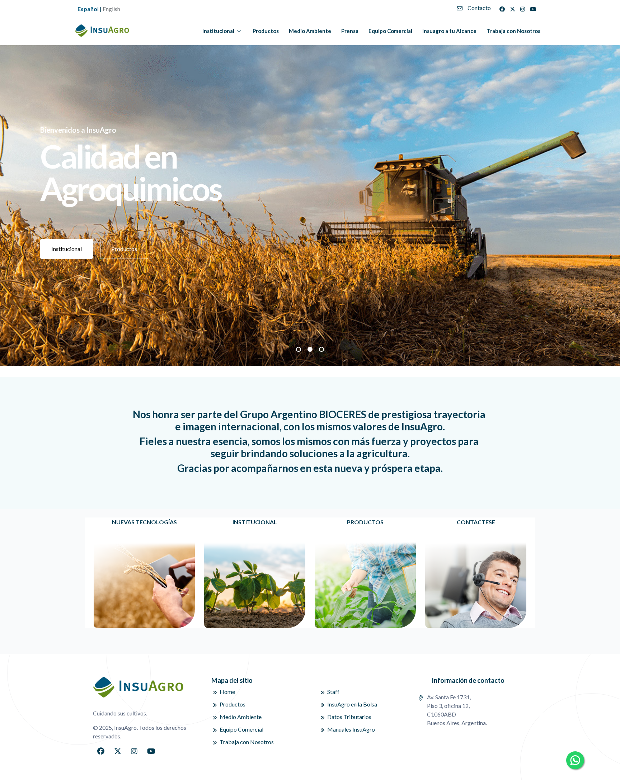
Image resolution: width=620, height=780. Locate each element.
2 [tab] (310, 349)
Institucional (218, 31)
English (111, 8)
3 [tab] (321, 349)
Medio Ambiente (310, 31)
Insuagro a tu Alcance (449, 31)
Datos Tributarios (349, 716)
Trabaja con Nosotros (513, 31)
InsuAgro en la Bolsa (352, 704)
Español (88, 8)
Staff (333, 691)
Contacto (479, 7)
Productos (266, 31)
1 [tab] (298, 349)
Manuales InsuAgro (351, 729)
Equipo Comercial (390, 31)
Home (227, 691)
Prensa (349, 31)
